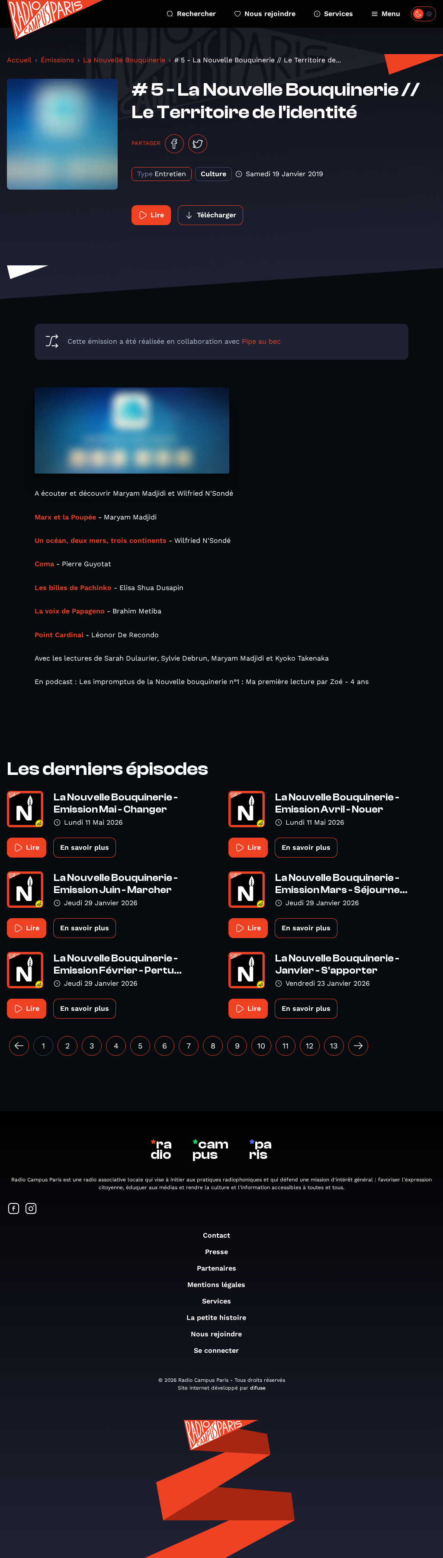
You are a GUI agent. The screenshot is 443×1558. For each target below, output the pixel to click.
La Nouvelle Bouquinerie (124, 60)
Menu (391, 14)
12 (310, 1045)
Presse (216, 1252)
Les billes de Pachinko (73, 588)
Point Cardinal (59, 635)
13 (334, 1045)
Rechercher (196, 14)
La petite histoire (216, 1317)
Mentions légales (216, 1285)
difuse (258, 1388)
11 (285, 1045)
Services (338, 14)
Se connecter (216, 1350)
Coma (44, 564)
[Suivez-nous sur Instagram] (31, 1209)
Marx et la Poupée (65, 517)
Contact (216, 1235)
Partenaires (216, 1268)
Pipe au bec (261, 341)
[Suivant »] (358, 1045)
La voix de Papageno (70, 611)
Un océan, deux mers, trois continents (101, 540)
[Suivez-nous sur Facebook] (14, 1209)
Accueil (19, 60)
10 (261, 1045)
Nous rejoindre (269, 14)
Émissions (57, 60)
